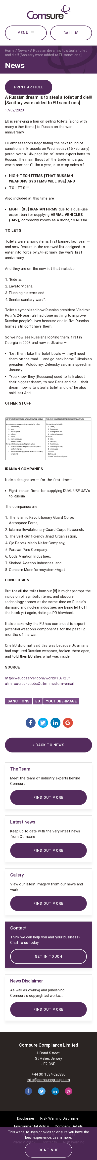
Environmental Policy (31, 1126)
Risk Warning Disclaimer (60, 1118)
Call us (71, 33)
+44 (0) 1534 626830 (49, 1074)
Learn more (62, 1137)
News (22, 50)
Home (9, 50)
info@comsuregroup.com (48, 1080)
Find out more (49, 1009)
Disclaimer (25, 1118)
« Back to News (48, 745)
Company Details (69, 1126)
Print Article (28, 87)
